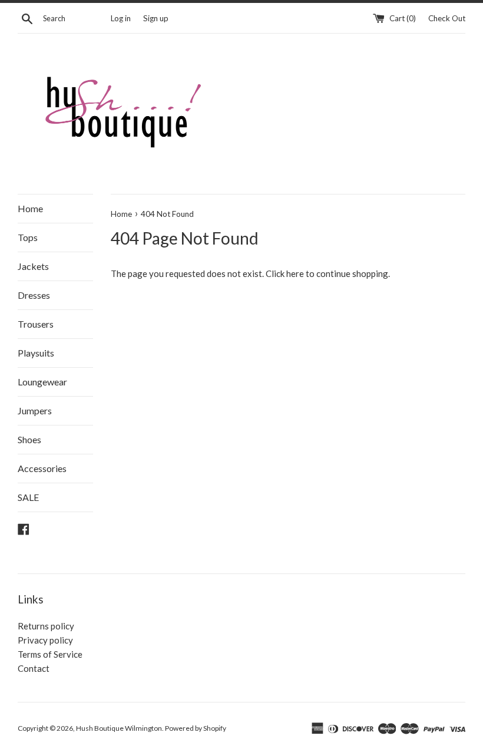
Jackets (33, 266)
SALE (28, 497)
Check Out (446, 18)
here (295, 273)
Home (30, 208)
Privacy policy (45, 640)
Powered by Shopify (195, 728)
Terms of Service (50, 654)
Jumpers (35, 410)
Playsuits (36, 352)
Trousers (36, 323)
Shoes (29, 439)
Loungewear (42, 381)
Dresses (34, 295)
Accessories (42, 468)
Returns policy (46, 626)
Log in (121, 18)
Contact (33, 668)
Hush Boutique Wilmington (119, 728)
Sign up (155, 18)
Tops (28, 237)
